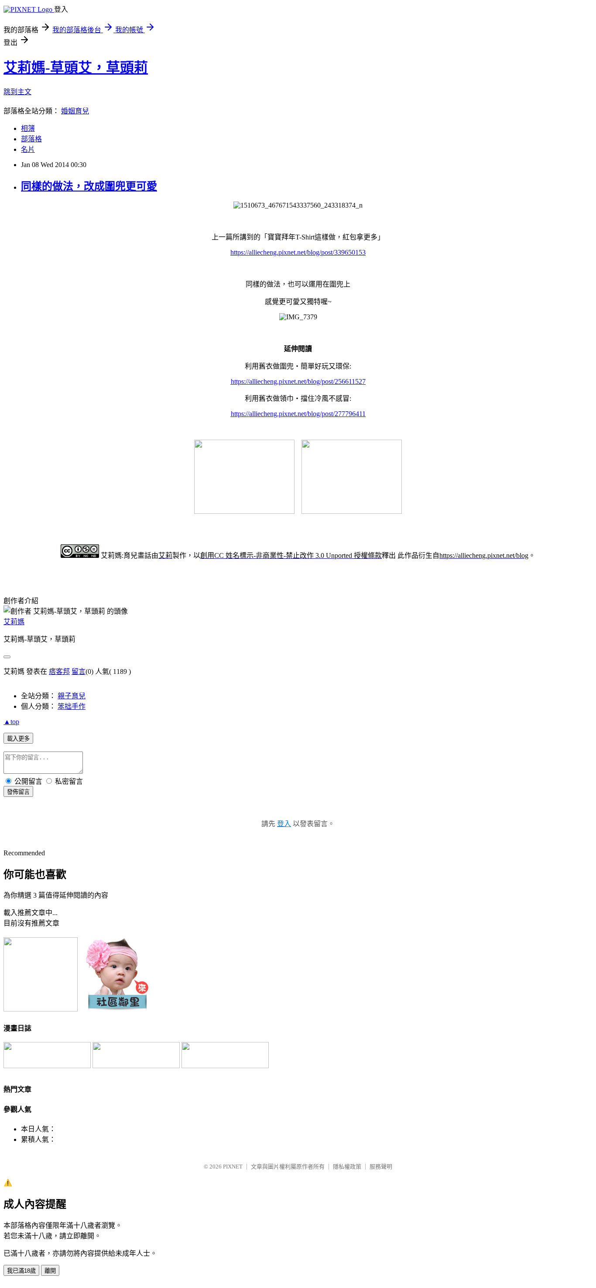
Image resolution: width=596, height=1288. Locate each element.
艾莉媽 (13, 621)
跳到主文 (17, 92)
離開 (50, 1271)
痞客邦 (59, 671)
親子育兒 (72, 696)
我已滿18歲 (21, 1271)
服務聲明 (381, 1166)
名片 (28, 149)
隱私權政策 (347, 1166)
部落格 (31, 139)
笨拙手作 (72, 706)
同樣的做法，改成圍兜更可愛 (89, 186)
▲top (11, 721)
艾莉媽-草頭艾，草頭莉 (75, 67)
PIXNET (233, 1166)
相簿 (28, 128)
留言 (79, 671)
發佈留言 (18, 792)
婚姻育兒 (75, 111)
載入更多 (18, 738)
